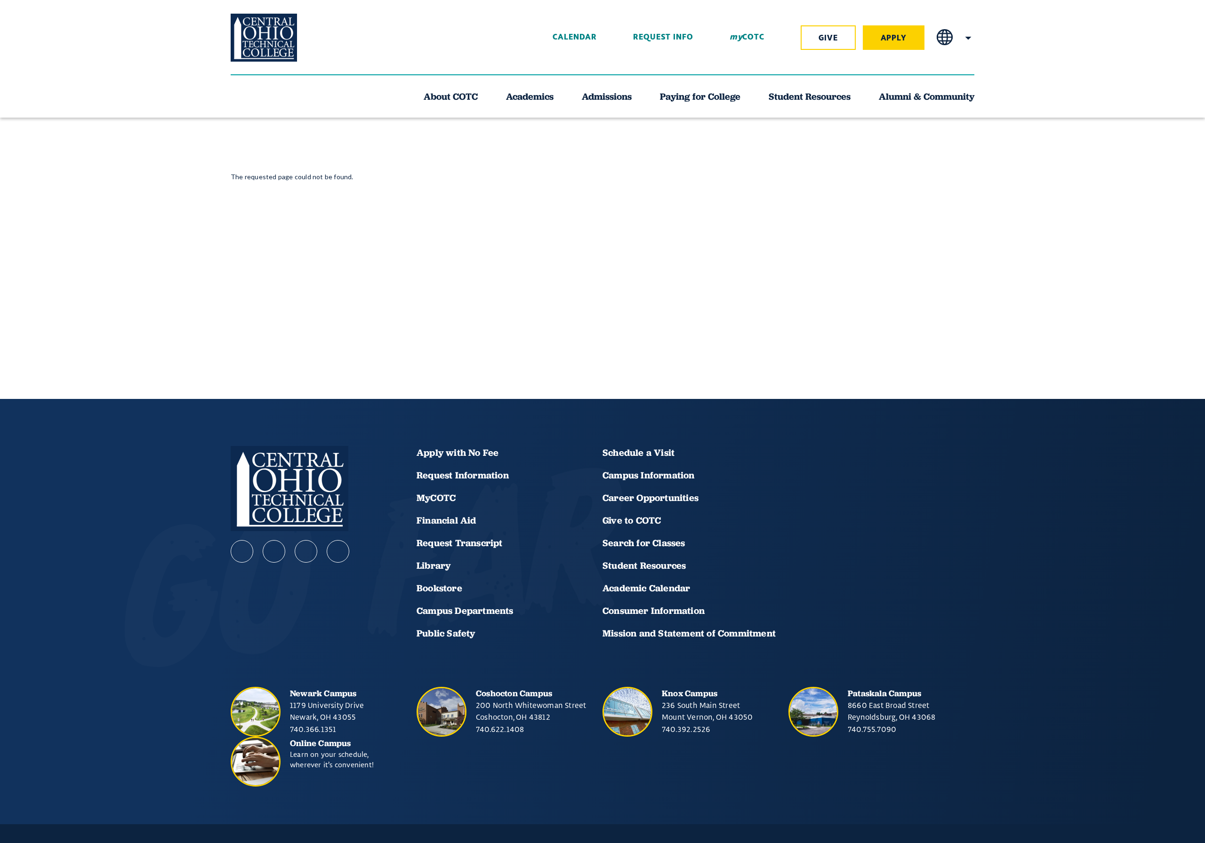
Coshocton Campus (514, 693)
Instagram (306, 551)
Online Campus (320, 743)
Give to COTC (631, 520)
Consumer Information (653, 610)
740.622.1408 (500, 729)
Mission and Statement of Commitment (689, 633)
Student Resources (644, 565)
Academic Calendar (647, 588)
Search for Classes (643, 543)
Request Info (663, 37)
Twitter (338, 551)
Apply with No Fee (457, 452)
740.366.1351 (313, 729)
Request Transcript (460, 543)
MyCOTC (436, 497)
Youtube (274, 551)
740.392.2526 (686, 729)
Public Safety (446, 633)
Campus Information (648, 475)
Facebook (242, 551)
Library (433, 565)
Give (828, 38)
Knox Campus (689, 693)
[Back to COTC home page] (283, 38)
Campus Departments (465, 610)
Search (968, 37)
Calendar (575, 37)
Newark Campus (323, 693)
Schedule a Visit (638, 452)
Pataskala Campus (884, 693)
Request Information (463, 475)
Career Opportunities (650, 497)
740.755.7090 (872, 729)
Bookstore (439, 588)
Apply (894, 38)
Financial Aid (446, 520)
